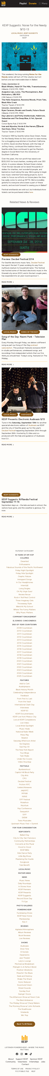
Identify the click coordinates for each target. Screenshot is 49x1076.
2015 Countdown (24, 646)
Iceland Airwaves (24, 787)
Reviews (24, 926)
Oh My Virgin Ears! (24, 591)
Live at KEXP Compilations (24, 720)
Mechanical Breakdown (24, 964)
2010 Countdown (24, 631)
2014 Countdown (24, 643)
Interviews (24, 707)
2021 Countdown (24, 664)
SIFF (25, 814)
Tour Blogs (24, 753)
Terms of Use (17, 1069)
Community (11, 1062)
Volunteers (22, 1062)
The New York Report (24, 750)
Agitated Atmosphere (24, 929)
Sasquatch (24, 811)
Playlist (23, 3)
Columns (24, 558)
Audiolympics (24, 686)
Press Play (24, 735)
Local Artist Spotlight (25, 726)
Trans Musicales (24, 820)
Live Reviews (24, 938)
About (11, 1059)
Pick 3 (24, 922)
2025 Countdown (24, 676)
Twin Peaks (24, 756)
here (31, 192)
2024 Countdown (24, 673)
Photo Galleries (24, 906)
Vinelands (24, 1012)
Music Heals (24, 729)
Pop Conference (24, 808)
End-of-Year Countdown (24, 625)
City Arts (24, 775)
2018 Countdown (24, 655)
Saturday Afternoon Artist (25, 741)
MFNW (25, 793)
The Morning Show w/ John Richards (24, 1006)
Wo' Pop (24, 1015)
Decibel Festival (37, 262)
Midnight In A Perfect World (24, 967)
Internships (34, 1062)
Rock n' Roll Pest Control (24, 597)
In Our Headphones (24, 582)
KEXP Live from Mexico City (24, 717)
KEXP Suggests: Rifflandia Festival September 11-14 (19, 500)
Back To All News (24, 1024)
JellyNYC (24, 790)
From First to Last (24, 699)
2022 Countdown (24, 667)
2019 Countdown (24, 658)
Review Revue (24, 594)
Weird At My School (24, 606)
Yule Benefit (24, 865)
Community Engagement (24, 617)
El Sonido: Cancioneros (24, 621)
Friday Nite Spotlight (24, 573)
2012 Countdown (24, 637)
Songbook (24, 862)
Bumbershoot (24, 769)
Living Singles (24, 588)
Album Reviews (24, 932)
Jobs (43, 1062)
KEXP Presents (24, 892)
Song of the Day (29, 332)
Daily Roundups (24, 883)
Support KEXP (22, 1059)
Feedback (24, 695)
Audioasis (26, 415)
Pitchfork (24, 805)
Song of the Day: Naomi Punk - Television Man (23, 338)
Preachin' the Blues (25, 973)
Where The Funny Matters (24, 609)
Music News (24, 880)
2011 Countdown (24, 634)
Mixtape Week (24, 873)
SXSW (24, 817)
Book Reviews (24, 935)
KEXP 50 (24, 711)
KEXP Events (24, 832)
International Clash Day (24, 705)
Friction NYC (24, 784)
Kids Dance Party (24, 853)
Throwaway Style (24, 603)
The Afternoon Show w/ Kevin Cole (24, 997)
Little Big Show (24, 856)
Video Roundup (24, 762)
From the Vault (24, 701)
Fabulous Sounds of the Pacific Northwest (24, 567)
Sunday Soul (24, 991)
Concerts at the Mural (24, 844)
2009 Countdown (24, 628)
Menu (44, 3)
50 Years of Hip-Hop (24, 555)
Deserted (25, 561)
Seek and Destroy (24, 976)
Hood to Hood (24, 847)
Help (33, 1071)
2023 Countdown (24, 670)
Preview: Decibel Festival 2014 (18, 259)
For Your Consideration (25, 828)
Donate (33, 3)
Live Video (24, 723)
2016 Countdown (24, 649)
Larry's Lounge (24, 961)
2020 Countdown (24, 661)
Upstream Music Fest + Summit (24, 824)
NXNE (24, 796)
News (24, 877)
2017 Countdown (24, 652)
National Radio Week (24, 732)
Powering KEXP (24, 910)
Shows (24, 943)
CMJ (24, 778)
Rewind (24, 738)
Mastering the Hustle (25, 859)
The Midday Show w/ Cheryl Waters (25, 1003)
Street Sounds (24, 988)
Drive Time (24, 949)
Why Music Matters (24, 612)
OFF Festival (24, 799)
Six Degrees (25, 744)
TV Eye (25, 901)
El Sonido (24, 952)
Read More (7, 282)
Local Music (17, 33)
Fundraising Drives (24, 913)
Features (24, 680)
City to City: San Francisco (24, 838)
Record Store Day (24, 898)
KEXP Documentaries (24, 714)
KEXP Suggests (31, 33)
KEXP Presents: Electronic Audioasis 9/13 (23, 419)
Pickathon (24, 802)
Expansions (24, 955)
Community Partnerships (24, 841)
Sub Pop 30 (24, 747)
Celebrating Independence (24, 692)
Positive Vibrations (24, 970)
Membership (24, 919)
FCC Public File (22, 1071)
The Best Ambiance (24, 1000)
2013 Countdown (24, 640)
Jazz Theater (24, 958)
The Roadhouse (24, 1009)
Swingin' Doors (24, 994)
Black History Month (24, 689)
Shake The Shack (24, 979)
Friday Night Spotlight (24, 570)
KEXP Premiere (24, 889)
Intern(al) (24, 585)
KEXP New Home (24, 916)
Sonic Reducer (24, 982)
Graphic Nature (24, 576)
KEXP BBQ (24, 850)
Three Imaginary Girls (24, 600)
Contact (25, 1064)
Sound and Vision (24, 985)
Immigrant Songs (24, 579)
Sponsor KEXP (36, 1059)
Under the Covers (24, 759)
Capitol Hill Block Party (24, 772)
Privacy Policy (32, 1069)
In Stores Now (24, 886)
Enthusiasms (24, 564)
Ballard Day (24, 835)
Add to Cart (24, 683)
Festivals (24, 766)
